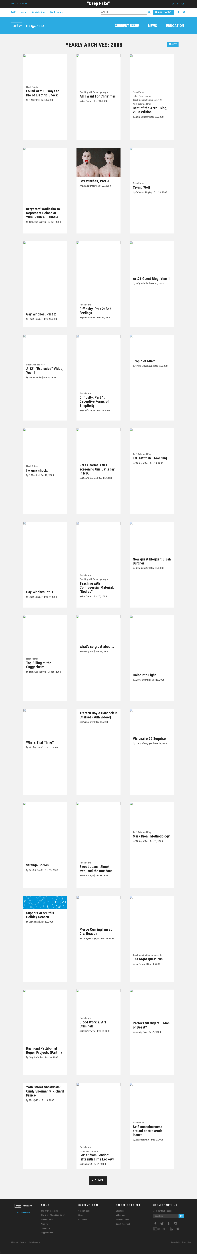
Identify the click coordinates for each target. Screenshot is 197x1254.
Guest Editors (47, 1219)
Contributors (38, 12)
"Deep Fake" (98, 3)
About (24, 12)
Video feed (120, 1215)
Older (99, 1180)
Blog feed (120, 1211)
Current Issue (127, 26)
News (152, 26)
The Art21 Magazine (49, 1211)
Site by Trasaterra (34, 1242)
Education (175, 26)
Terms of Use (186, 1242)
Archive (173, 44)
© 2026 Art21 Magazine (18, 1242)
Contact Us (45, 1228)
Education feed (122, 1219)
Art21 (13, 12)
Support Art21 (163, 12)
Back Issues (56, 12)
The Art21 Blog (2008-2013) (53, 1215)
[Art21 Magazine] (27, 22)
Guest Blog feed (123, 1224)
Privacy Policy (175, 1242)
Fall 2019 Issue (23, 1213)
